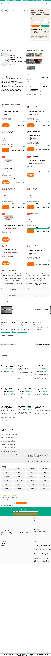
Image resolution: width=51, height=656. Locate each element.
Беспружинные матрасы (38, 329)
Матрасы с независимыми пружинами (9, 327)
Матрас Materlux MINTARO (25, 406)
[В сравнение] (36, 22)
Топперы (14, 331)
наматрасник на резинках (6, 87)
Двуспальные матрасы (5, 331)
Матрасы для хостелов (26, 322)
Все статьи (3, 337)
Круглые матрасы (4, 329)
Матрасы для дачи (24, 327)
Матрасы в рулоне (5, 322)
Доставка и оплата (17, 45)
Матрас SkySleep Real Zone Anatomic (41, 406)
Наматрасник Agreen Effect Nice (25, 389)
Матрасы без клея (43, 327)
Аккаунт (35, 538)
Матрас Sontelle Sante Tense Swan (42, 366)
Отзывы (24, 45)
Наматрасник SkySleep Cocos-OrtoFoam (7, 429)
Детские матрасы (13, 329)
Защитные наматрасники (15, 322)
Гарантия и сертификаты (36, 35)
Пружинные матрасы (34, 327)
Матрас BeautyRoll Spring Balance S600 (8, 389)
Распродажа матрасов (16, 324)
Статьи (35, 520)
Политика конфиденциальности (39, 531)
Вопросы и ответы (37, 529)
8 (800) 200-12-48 (7, 499)
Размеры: (33, 20)
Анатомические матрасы (22, 331)
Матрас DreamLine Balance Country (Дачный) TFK (8, 366)
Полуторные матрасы (5, 324)
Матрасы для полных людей (28, 324)
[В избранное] (45, 22)
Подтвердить (31, 655)
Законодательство (37, 533)
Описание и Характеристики (6, 45)
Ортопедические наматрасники (25, 329)
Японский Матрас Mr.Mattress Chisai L (6, 406)
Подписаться (25, 513)
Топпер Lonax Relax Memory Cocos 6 (42, 389)
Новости (35, 522)
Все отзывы (3, 356)
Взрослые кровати (37, 322)
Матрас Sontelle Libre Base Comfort (25, 366)
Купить (35, 25)
